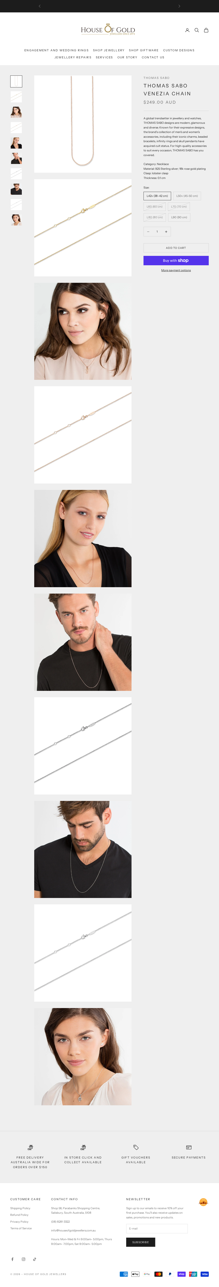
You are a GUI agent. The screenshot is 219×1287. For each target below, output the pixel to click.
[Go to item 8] (16, 189)
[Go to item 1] (16, 81)
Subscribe (140, 1242)
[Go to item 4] (16, 128)
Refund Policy (19, 1214)
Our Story (127, 57)
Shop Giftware (144, 50)
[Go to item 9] (16, 205)
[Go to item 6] (16, 158)
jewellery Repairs (73, 57)
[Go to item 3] (16, 112)
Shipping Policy (20, 1208)
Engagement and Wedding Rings (56, 50)
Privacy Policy (19, 1221)
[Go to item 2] (16, 97)
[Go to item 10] (16, 220)
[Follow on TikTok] (35, 1259)
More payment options (176, 270)
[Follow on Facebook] (12, 1259)
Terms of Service (21, 1228)
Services (104, 57)
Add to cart (176, 247)
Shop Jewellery (109, 50)
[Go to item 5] (16, 143)
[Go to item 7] (16, 174)
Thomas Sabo (157, 78)
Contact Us (153, 57)
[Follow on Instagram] (23, 1259)
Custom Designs (179, 50)
